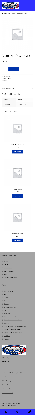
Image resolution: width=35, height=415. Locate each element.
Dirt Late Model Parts (10, 307)
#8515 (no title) (8, 291)
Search (17, 412)
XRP (6, 80)
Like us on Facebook (7, 393)
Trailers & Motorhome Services (12, 329)
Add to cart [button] (17, 151)
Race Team (7, 313)
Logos (5, 310)
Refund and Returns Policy (11, 317)
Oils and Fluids (8, 268)
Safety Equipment (9, 271)
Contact (6, 304)
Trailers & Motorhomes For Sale (13, 333)
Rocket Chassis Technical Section (13, 320)
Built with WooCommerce (9, 405)
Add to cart (13, 69)
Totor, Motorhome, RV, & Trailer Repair (15, 326)
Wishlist (6, 339)
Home (5, 13)
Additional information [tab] (8, 88)
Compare (6, 297)
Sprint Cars (7, 274)
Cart (27, 411)
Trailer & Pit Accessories (10, 277)
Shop (9, 13)
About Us (6, 294)
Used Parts (7, 336)
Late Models (7, 265)
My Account (6, 412)
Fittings (13, 13)
